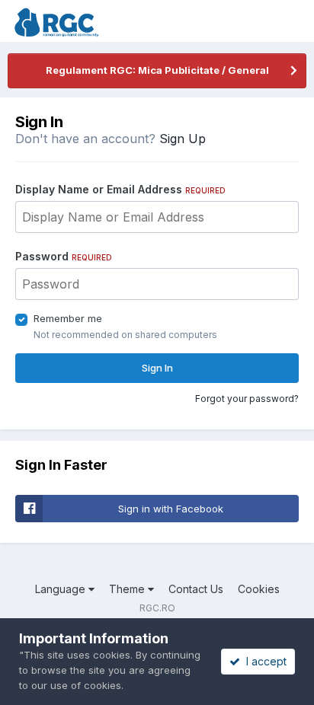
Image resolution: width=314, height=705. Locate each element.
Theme (128, 588)
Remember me (68, 318)
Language (61, 588)
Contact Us (195, 588)
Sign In (157, 368)
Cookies (259, 588)
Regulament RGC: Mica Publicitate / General (157, 70)
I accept (263, 661)
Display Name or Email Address (120, 189)
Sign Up (182, 138)
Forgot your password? (247, 398)
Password (63, 256)
